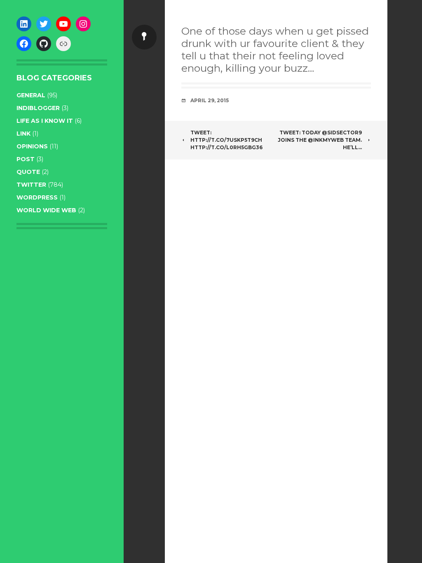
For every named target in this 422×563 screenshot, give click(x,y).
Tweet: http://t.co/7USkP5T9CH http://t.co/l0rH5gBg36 (226, 139)
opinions (32, 146)
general (30, 95)
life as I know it (44, 120)
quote (28, 172)
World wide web (46, 210)
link (23, 133)
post (25, 159)
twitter (31, 184)
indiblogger (38, 108)
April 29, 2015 (209, 100)
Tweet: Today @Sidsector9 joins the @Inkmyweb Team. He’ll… (320, 139)
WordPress (37, 197)
